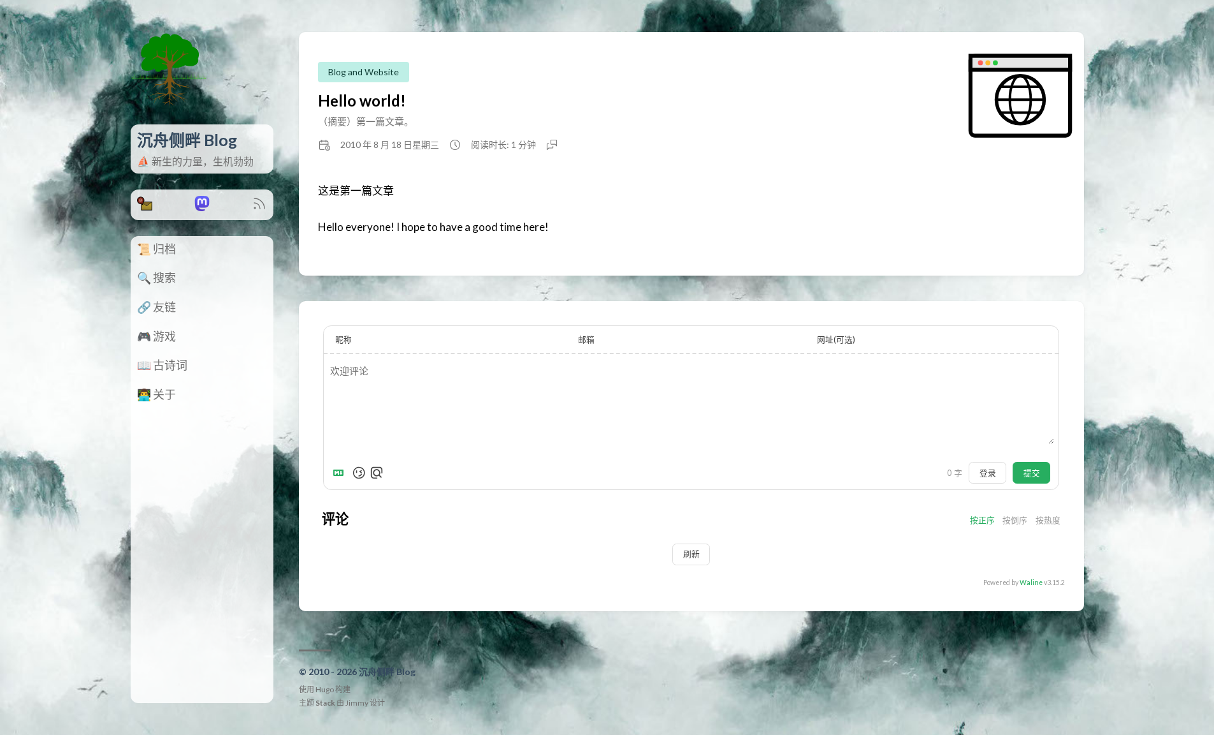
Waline (1031, 582)
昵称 (343, 339)
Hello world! (362, 100)
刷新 (691, 554)
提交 (1031, 473)
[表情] (358, 472)
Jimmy (356, 703)
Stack (325, 703)
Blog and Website (363, 71)
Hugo (324, 689)
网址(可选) (836, 339)
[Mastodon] (202, 207)
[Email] (144, 207)
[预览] (376, 472)
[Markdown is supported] (341, 472)
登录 (987, 473)
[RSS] (259, 207)
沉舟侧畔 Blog (187, 139)
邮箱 (586, 339)
